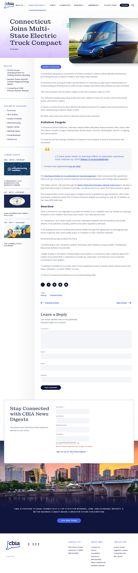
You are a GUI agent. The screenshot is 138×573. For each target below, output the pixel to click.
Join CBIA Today (69, 520)
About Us (19, 5)
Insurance (78, 5)
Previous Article (52, 303)
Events (53, 5)
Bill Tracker (118, 556)
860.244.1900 (73, 553)
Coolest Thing (110, 5)
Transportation (56, 295)
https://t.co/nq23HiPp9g (95, 159)
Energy (43, 295)
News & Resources (36, 5)
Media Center (13, 127)
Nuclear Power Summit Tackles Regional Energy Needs (18, 81)
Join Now (124, 5)
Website (43, 375)
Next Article (122, 303)
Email (43, 364)
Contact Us (95, 547)
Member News (13, 131)
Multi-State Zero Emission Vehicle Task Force (99, 185)
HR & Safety (12, 114)
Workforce (12, 139)
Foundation (65, 5)
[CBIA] (9, 5)
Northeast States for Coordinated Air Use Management (70, 176)
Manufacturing (14, 123)
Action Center (119, 547)
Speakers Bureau (97, 565)
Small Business (14, 135)
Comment (45, 329)
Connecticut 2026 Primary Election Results (18, 89)
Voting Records (120, 553)
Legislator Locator (121, 550)
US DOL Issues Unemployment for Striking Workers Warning (18, 72)
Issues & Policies (14, 119)
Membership (93, 5)
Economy (11, 110)
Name (43, 352)
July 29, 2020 (74, 166)
